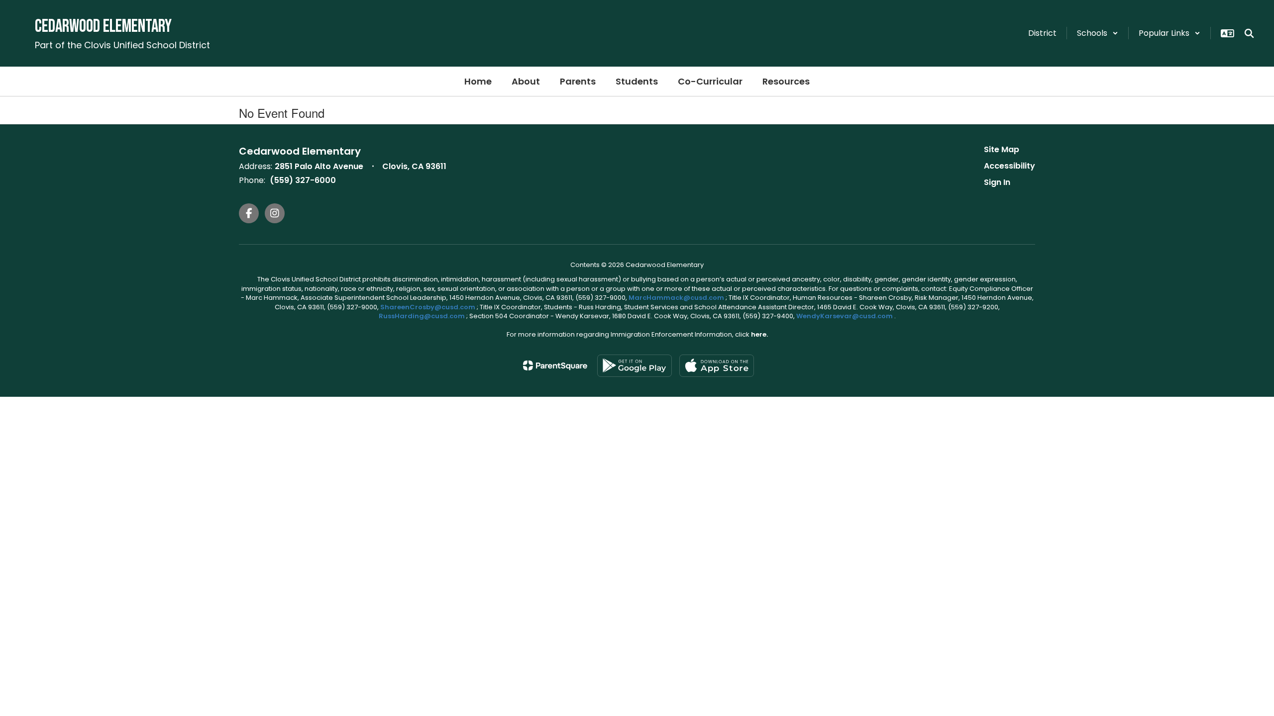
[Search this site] (1249, 33)
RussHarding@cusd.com (422, 316)
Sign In (997, 182)
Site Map (1001, 149)
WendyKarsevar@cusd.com (845, 316)
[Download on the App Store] (716, 366)
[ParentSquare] (555, 365)
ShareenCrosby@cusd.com (427, 307)
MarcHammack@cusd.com (676, 297)
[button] (1097, 33)
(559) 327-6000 (303, 180)
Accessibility (1009, 166)
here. (759, 334)
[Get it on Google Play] (634, 366)
